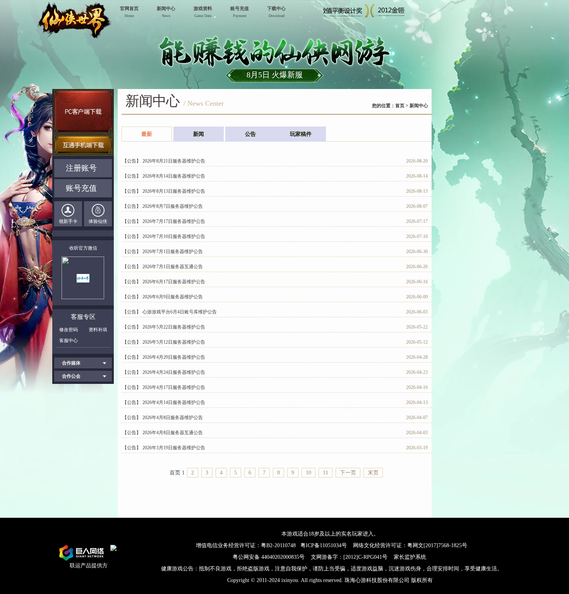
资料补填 (98, 329)
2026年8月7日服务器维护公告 (172, 206)
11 (325, 473)
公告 (250, 134)
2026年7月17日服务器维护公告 (173, 221)
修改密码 (68, 329)
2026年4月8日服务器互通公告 (172, 432)
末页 (373, 473)
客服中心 (68, 340)
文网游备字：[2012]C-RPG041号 (350, 557)
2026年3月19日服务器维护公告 (173, 447)
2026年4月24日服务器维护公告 (173, 372)
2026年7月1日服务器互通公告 (172, 266)
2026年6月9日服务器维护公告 (172, 297)
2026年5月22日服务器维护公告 (173, 327)
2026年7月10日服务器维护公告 (173, 236)
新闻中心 (419, 105)
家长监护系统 (410, 557)
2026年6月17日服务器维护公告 (173, 281)
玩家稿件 (301, 134)
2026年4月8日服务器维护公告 (172, 417)
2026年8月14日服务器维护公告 (173, 176)
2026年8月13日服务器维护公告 (173, 191)
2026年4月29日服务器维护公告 (173, 357)
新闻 (198, 134)
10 (308, 473)
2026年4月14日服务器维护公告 (173, 402)
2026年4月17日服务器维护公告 (173, 387)
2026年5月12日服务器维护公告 (173, 342)
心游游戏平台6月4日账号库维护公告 (179, 312)
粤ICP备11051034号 (323, 545)
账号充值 (81, 188)
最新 (146, 134)
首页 (399, 105)
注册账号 (81, 168)
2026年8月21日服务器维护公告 (173, 161)
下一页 (348, 473)
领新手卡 (68, 221)
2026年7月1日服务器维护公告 (172, 251)
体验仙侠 (98, 221)
